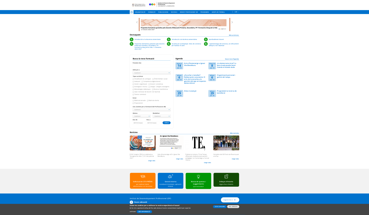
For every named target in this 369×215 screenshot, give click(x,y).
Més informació (144, 212)
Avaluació (137, 81)
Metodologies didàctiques (142, 89)
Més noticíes (234, 133)
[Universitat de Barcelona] (139, 5)
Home (132, 12)
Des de (135, 120)
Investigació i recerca (140, 86)
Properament (138, 103)
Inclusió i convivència (156, 84)
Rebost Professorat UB (189, 12)
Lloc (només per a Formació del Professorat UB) (149, 107)
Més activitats (234, 35)
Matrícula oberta (154, 100)
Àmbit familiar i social (160, 79)
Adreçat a (136, 70)
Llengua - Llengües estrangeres (159, 86)
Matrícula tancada (140, 100)
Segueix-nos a (231, 200)
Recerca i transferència (161, 89)
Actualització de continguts (142, 79)
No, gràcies (233, 206)
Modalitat (156, 113)
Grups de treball (218, 12)
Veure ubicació (140, 202)
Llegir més (151, 161)
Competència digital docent (151, 81)
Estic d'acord (220, 206)
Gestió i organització (140, 84)
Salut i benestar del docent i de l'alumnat (147, 92)
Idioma (135, 113)
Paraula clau (137, 63)
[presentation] (137, 22)
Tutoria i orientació (140, 94)
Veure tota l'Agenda (232, 59)
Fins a (148, 120)
